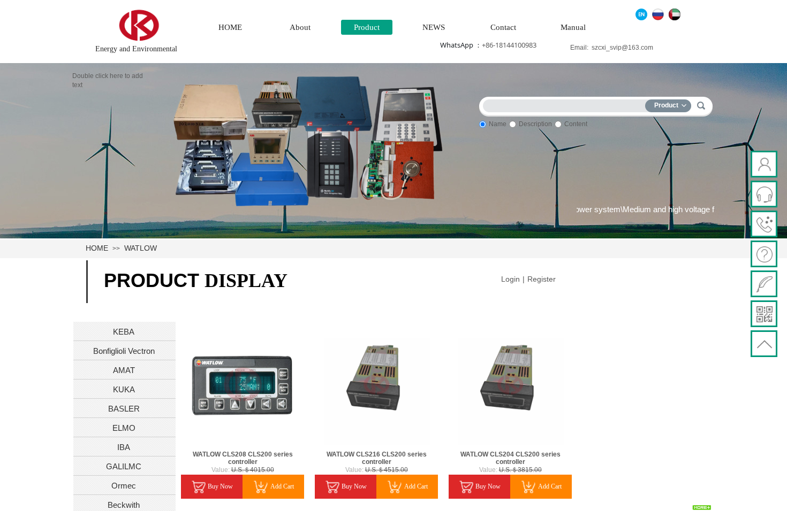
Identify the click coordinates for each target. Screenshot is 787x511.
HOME (230, 27)
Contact (503, 27)
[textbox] (566, 104)
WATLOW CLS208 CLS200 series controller (243, 458)
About (300, 27)
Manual (573, 27)
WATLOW (140, 248)
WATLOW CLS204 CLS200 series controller (510, 458)
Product (367, 27)
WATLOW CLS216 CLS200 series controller (377, 458)
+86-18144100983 (509, 45)
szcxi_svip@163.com (622, 47)
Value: (220, 470)
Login (510, 279)
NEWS (433, 27)
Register (541, 279)
